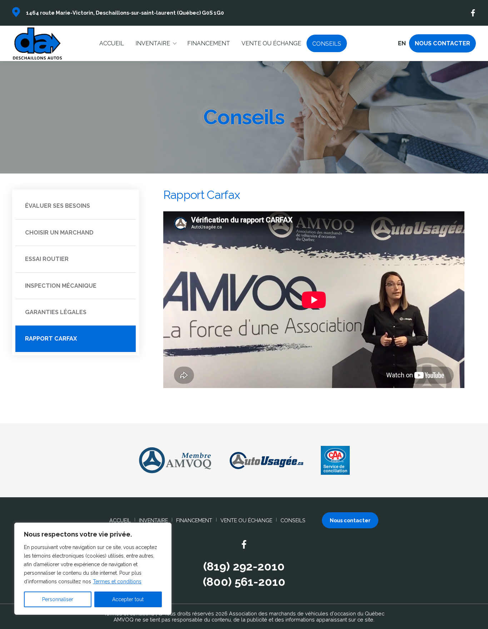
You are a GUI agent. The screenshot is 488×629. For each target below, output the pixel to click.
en (401, 43)
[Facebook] (473, 12)
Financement (208, 43)
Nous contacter (442, 43)
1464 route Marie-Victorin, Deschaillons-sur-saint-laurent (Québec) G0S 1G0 (125, 13)
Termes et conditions (117, 581)
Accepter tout (128, 599)
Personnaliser (57, 599)
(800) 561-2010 (244, 582)
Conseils (326, 43)
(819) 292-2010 (244, 566)
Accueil (111, 43)
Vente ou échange (271, 43)
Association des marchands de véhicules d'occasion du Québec (306, 613)
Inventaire (152, 43)
